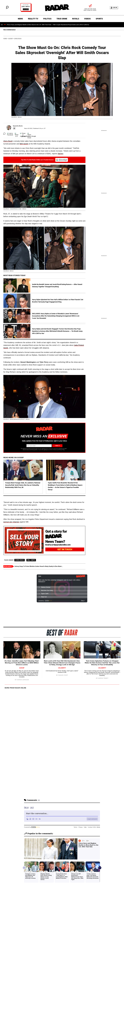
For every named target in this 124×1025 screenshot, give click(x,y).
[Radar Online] (57, 7)
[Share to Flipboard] (23, 134)
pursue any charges (11, 522)
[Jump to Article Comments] (4, 134)
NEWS (20, 19)
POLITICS (47, 19)
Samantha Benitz (18, 126)
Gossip (10, 38)
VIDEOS (87, 19)
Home (5, 38)
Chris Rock (17, 38)
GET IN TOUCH (64, 549)
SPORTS (99, 19)
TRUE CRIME (62, 19)
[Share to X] (16, 134)
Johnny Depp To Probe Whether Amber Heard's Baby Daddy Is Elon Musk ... (38, 566)
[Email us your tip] (26, 11)
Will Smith (31, 560)
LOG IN (114, 7)
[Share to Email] (29, 134)
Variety (60, 154)
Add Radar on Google (29, 136)
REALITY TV (33, 19)
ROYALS (75, 19)
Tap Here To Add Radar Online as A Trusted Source (37, 159)
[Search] (7, 8)
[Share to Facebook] (10, 134)
